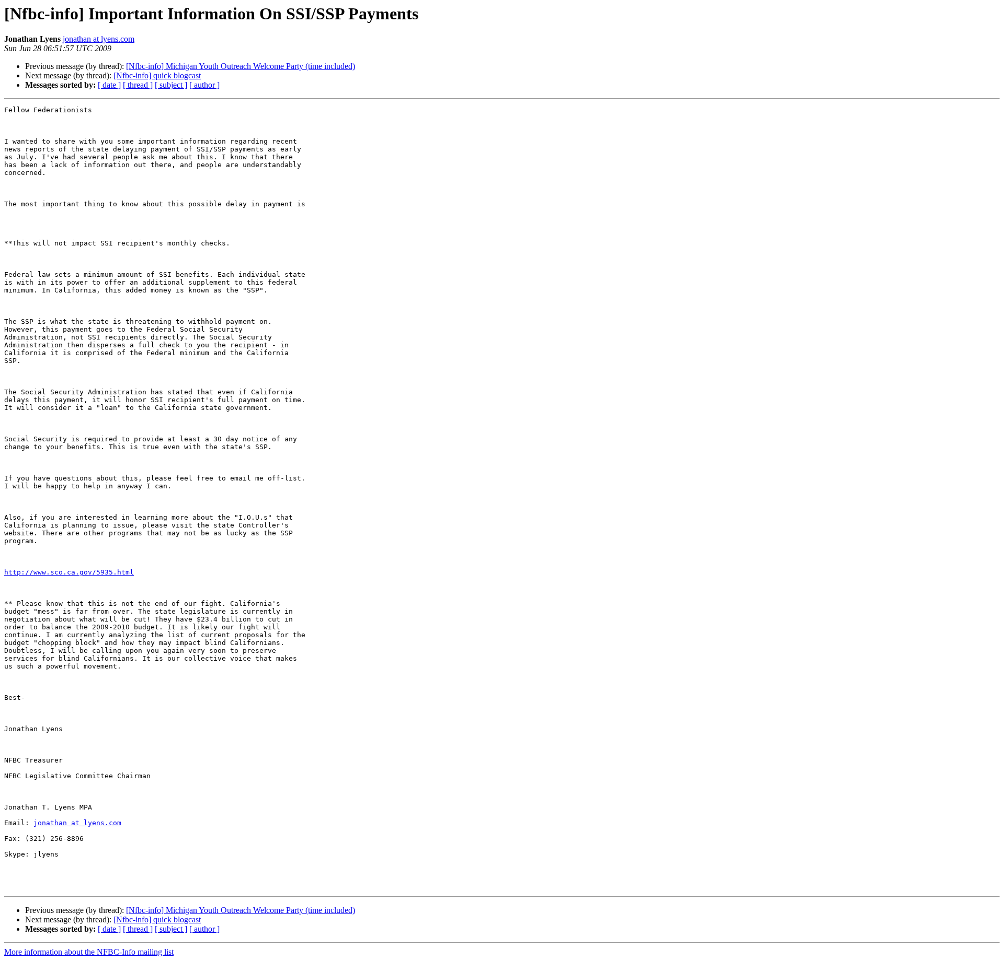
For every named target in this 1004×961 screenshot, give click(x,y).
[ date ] (109, 84)
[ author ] (204, 84)
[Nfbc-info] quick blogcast (157, 75)
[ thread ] (138, 84)
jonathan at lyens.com (98, 38)
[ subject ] (171, 84)
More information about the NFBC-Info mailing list (89, 951)
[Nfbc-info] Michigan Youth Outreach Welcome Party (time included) (240, 66)
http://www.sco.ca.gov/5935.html (69, 572)
